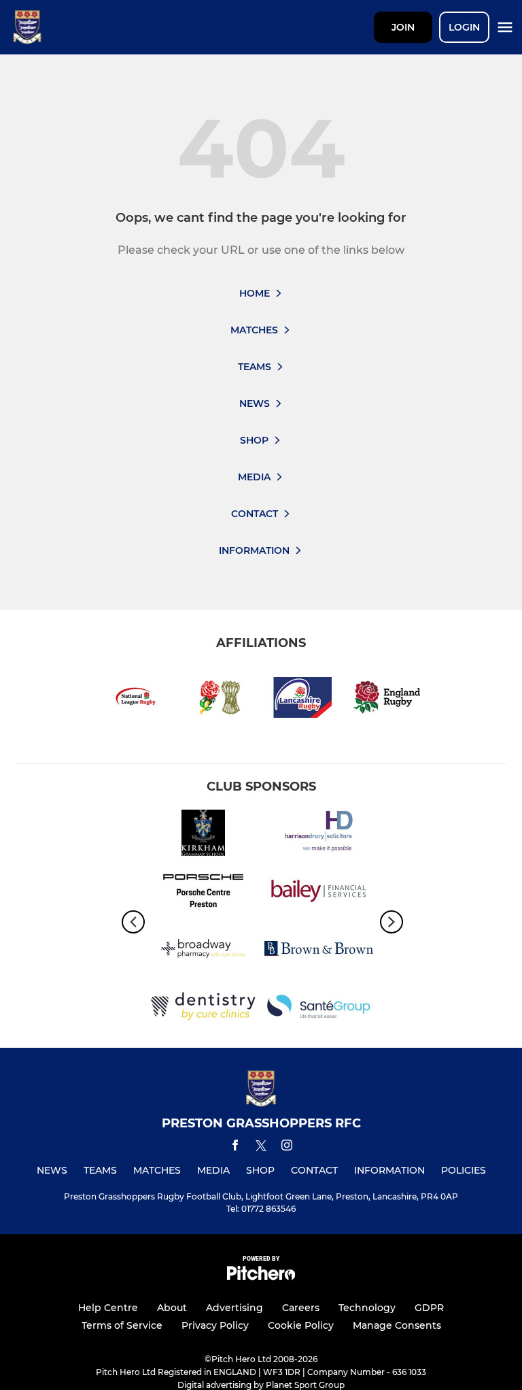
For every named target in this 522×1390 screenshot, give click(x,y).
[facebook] (235, 1147)
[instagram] (287, 1147)
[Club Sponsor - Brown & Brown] (318, 950)
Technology (367, 1308)
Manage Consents (397, 1325)
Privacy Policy (215, 1325)
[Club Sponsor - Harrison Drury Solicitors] (318, 835)
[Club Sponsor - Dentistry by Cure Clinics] (203, 1008)
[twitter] (261, 1148)
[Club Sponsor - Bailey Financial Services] (318, 893)
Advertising (234, 1308)
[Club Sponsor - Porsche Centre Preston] (203, 893)
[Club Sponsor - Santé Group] (318, 1008)
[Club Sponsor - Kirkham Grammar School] (203, 835)
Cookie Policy (301, 1325)
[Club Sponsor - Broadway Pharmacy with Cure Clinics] (203, 950)
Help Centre (108, 1308)
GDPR (429, 1308)
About (172, 1308)
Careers (300, 1308)
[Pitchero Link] (261, 1276)
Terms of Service (122, 1325)
